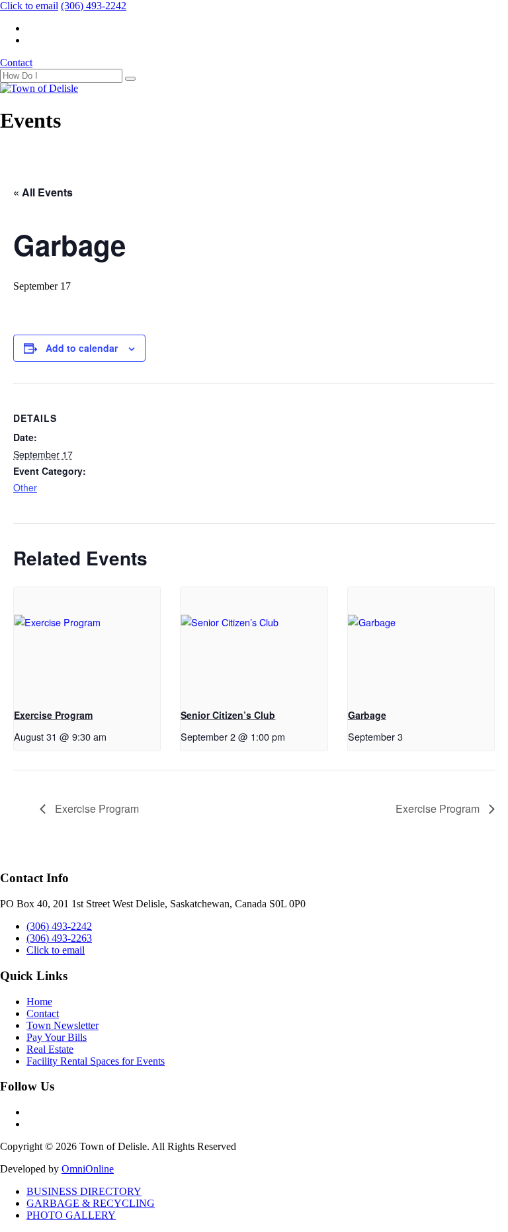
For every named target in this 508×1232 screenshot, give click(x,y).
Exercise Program (53, 714)
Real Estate (49, 1049)
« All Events (43, 192)
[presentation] (87, 642)
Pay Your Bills (56, 1037)
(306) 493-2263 (59, 938)
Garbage (367, 714)
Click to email (29, 5)
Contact (16, 62)
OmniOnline (88, 1168)
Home (39, 1001)
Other (25, 487)
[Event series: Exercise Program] (113, 736)
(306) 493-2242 (93, 5)
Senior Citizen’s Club (228, 714)
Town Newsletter (62, 1025)
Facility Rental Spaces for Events (95, 1061)
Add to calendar (82, 347)
